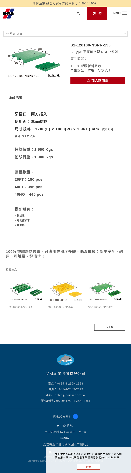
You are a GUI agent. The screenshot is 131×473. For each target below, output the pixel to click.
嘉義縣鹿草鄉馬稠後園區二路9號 (65, 444)
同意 (88, 467)
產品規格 (15, 97)
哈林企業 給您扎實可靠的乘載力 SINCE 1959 (65, 3)
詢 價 (97, 13)
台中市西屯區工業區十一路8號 (65, 432)
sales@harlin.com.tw (70, 395)
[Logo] (8, 13)
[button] (78, 12)
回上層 (110, 327)
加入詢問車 (99, 80)
